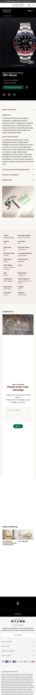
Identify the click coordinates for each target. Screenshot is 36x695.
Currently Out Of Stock (13, 87)
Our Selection (8, 15)
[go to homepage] (18, 5)
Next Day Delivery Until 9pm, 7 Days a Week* (18, 1)
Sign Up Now (18, 635)
